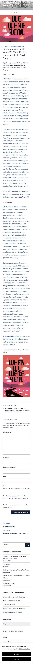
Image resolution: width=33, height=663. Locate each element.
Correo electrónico (9, 467)
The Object (6, 564)
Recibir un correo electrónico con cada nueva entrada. (15, 506)
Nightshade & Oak (8, 583)
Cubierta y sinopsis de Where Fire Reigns (16, 570)
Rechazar (16, 659)
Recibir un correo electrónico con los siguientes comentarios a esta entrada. (15, 497)
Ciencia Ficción (11, 406)
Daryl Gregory (10, 410)
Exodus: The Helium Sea (17, 597)
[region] (16, 653)
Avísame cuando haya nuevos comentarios (16, 488)
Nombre (6, 458)
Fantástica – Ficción (12, 4)
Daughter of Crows (15, 612)
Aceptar (16, 654)
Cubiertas (22, 408)
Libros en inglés (23, 410)
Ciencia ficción (11, 408)
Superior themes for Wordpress (13, 631)
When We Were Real (16, 65)
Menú (17, 13)
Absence (12, 604)
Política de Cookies (24, 649)
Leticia (21, 46)
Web (4, 477)
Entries (6, 642)
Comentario (7, 432)
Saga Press (17, 412)
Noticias (8, 412)
